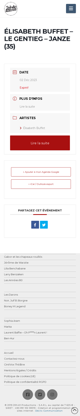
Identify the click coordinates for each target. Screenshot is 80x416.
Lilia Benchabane (15, 268)
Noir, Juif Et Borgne (16, 300)
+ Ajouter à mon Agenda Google (41, 171)
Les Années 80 (13, 280)
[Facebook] (28, 394)
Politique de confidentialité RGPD (25, 382)
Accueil (8, 353)
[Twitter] (40, 394)
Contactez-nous (14, 359)
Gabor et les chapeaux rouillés (23, 257)
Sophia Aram (12, 321)
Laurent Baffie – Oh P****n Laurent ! (25, 332)
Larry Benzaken (13, 274)
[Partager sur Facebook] (35, 225)
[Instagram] (52, 394)
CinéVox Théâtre (14, 364)
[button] (71, 8)
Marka (8, 327)
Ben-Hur (9, 338)
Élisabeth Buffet (34, 128)
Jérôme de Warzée (16, 263)
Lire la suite (27, 106)
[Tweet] (44, 225)
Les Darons (11, 295)
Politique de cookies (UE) (19, 376)
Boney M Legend (14, 306)
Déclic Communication (49, 410)
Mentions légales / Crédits (20, 370)
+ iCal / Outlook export (41, 184)
